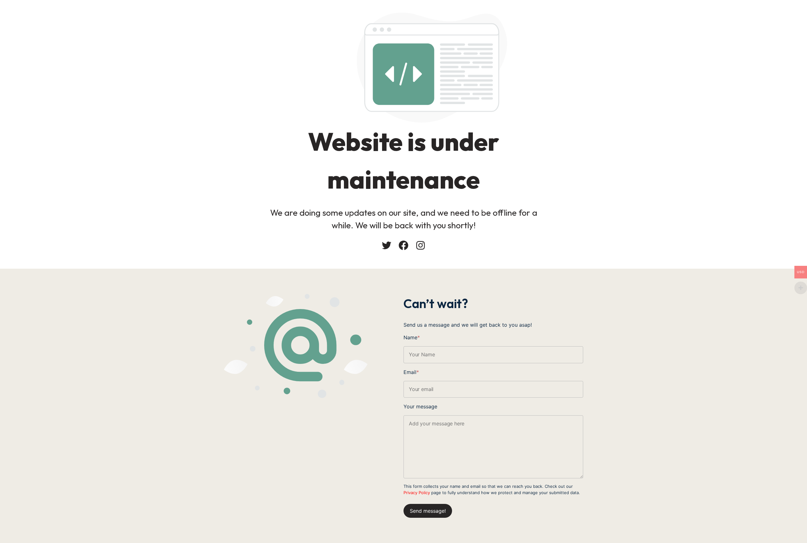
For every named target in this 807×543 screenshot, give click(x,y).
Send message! (428, 511)
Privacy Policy (417, 492)
